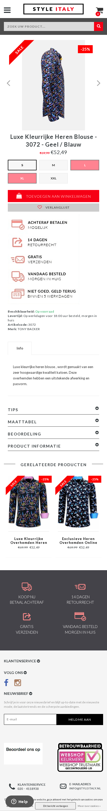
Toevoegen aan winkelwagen (58, 196)
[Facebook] (6, 683)
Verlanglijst (57, 207)
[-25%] (29, 502)
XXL (53, 178)
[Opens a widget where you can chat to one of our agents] (19, 802)
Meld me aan (80, 719)
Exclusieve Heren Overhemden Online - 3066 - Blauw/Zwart (78, 541)
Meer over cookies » (89, 806)
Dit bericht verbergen (55, 806)
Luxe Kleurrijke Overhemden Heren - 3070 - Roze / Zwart (28, 541)
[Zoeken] (98, 26)
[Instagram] (17, 683)
